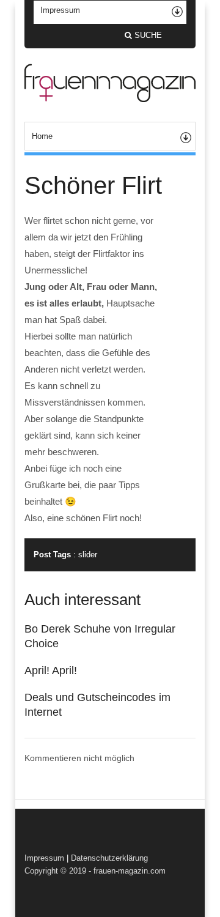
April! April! (50, 670)
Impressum (44, 858)
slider (87, 554)
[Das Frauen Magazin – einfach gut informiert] (110, 99)
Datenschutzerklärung (109, 858)
